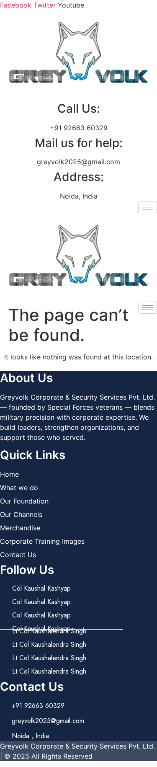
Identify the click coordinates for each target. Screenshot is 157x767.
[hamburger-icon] (147, 207)
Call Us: (78, 108)
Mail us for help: (79, 143)
